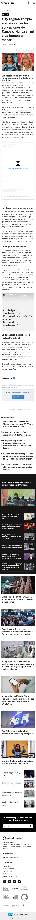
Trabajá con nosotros (10, 876)
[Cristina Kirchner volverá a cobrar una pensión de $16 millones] (18, 749)
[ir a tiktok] (19, 881)
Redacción (6, 866)
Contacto (6, 874)
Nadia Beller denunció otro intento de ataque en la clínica (11, 516)
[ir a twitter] (4, 881)
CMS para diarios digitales (20, 918)
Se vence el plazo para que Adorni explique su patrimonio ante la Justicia (11, 556)
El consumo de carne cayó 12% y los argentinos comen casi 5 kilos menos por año (17, 599)
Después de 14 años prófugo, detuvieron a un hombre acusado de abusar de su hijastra (12, 566)
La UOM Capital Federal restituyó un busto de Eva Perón (10, 804)
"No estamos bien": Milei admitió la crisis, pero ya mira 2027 (11, 774)
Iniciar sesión (18, 396)
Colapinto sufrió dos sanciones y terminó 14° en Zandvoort (11, 536)
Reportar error (7, 871)
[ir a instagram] (14, 881)
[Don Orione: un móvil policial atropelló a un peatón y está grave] (18, 719)
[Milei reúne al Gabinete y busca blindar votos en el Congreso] (18, 497)
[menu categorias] (34, 3)
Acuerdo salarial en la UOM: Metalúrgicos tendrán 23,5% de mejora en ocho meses (18, 424)
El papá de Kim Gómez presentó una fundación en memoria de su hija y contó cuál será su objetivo (18, 456)
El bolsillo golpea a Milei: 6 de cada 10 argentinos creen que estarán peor (12, 526)
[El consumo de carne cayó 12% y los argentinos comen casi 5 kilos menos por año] (18, 585)
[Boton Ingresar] (28, 2)
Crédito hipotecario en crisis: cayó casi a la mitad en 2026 (12, 546)
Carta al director (8, 869)
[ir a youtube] (9, 881)
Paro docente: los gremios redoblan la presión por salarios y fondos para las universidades (17, 631)
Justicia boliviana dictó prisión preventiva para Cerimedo (12, 784)
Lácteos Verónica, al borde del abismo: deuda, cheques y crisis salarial (17, 467)
